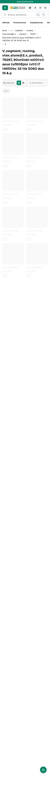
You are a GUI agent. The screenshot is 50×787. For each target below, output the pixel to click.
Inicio (4, 30)
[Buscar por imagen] (38, 14)
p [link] (5, 44)
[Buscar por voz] (43, 14)
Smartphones (36, 22)
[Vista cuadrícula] (19, 83)
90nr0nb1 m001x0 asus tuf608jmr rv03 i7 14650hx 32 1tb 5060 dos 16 (21, 39)
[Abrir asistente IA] (43, 770)
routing (30, 30)
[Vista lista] (23, 83)
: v (5, 91)
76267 (33, 34)
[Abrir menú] (5, 7)
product (22, 34)
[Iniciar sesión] (35, 7)
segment (19, 30)
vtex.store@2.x (9, 34)
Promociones (19, 22)
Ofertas (5, 22)
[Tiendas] (30, 7)
